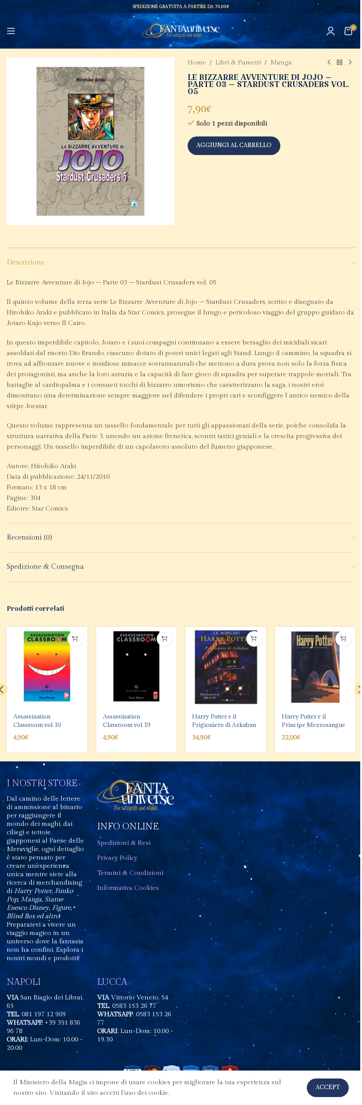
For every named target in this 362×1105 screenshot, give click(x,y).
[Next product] (350, 62)
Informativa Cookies (128, 888)
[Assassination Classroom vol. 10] (47, 667)
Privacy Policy (117, 858)
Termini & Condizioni (130, 873)
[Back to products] (339, 62)
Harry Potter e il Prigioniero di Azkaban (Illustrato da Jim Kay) (224, 724)
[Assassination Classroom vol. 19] (136, 667)
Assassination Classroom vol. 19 (127, 720)
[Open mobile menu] (11, 31)
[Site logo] (181, 30)
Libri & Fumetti (238, 62)
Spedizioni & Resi (124, 843)
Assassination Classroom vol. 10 (37, 720)
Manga (281, 62)
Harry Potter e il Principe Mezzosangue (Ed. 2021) (313, 724)
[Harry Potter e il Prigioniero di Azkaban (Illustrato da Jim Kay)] (225, 667)
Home (197, 62)
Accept (328, 1087)
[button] (75, 639)
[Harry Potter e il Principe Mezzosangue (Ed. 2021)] (315, 667)
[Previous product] (329, 62)
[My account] (330, 31)
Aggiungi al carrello (234, 145)
